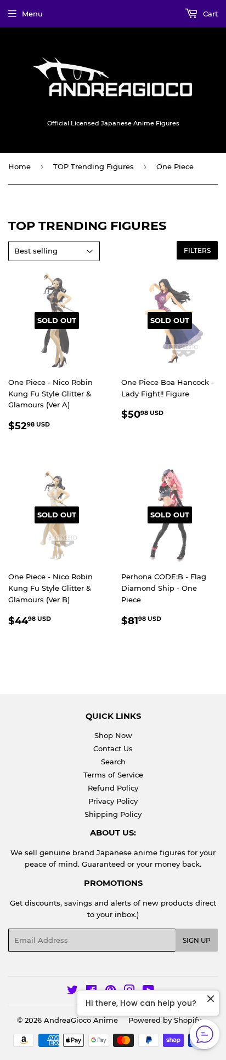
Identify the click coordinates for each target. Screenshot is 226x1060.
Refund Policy (113, 788)
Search (113, 761)
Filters (197, 250)
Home (19, 166)
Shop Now (113, 735)
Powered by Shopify (164, 1020)
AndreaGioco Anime (81, 1020)
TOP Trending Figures (93, 166)
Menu (32, 13)
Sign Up (197, 940)
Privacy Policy (113, 801)
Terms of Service (113, 774)
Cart (209, 13)
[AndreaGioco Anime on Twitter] (72, 991)
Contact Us (113, 748)
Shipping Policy (113, 814)
